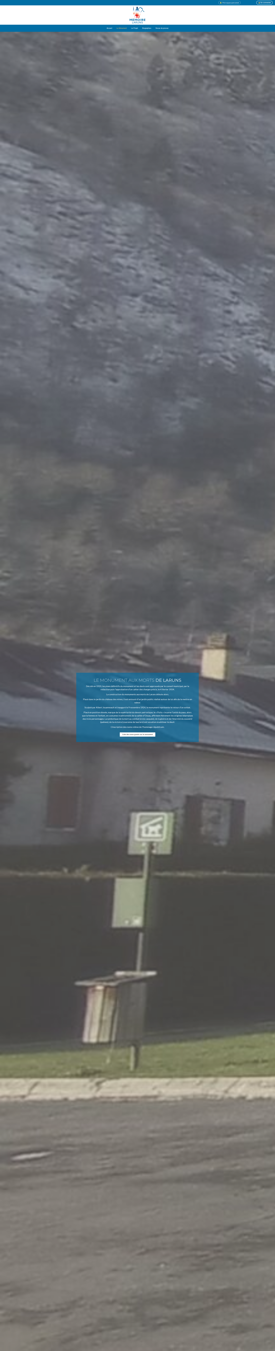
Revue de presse (162, 28)
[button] (137, 734)
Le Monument (121, 28)
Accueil (109, 28)
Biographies (146, 28)
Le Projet (134, 28)
